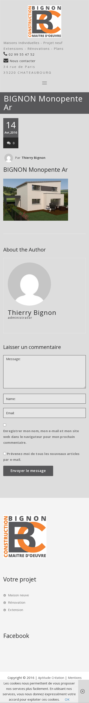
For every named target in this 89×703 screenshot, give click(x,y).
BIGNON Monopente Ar (35, 169)
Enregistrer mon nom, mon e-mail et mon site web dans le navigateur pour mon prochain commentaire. (41, 437)
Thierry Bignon (34, 157)
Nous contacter (22, 61)
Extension (15, 610)
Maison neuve (18, 595)
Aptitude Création (51, 677)
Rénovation (16, 602)
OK (67, 699)
